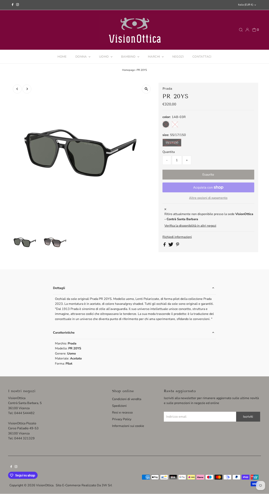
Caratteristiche (64, 332)
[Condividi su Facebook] (164, 245)
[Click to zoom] (146, 89)
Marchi (154, 57)
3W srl (107, 485)
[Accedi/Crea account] (247, 30)
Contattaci (201, 57)
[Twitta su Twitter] (171, 245)
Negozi (178, 57)
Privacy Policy (121, 419)
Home (62, 57)
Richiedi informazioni (177, 237)
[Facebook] (12, 5)
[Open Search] (241, 30)
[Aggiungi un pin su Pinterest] (177, 245)
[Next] (26, 88)
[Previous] (17, 88)
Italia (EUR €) (245, 5)
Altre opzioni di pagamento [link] (208, 198)
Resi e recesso (122, 412)
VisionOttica (44, 485)
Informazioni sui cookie (128, 426)
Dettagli (59, 288)
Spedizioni (119, 406)
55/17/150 (172, 142)
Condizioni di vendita (126, 399)
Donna (81, 57)
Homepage (128, 70)
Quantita (168, 152)
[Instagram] (17, 5)
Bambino (128, 57)
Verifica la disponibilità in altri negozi (190, 226)
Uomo (104, 57)
